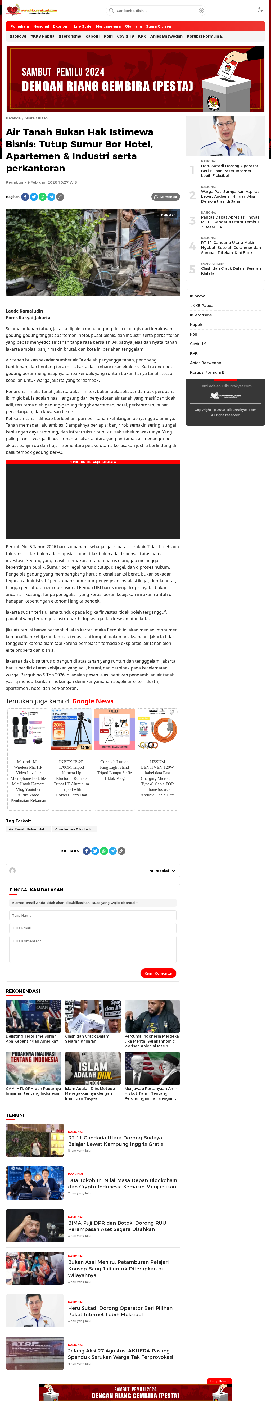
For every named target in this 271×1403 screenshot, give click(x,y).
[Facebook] (25, 197)
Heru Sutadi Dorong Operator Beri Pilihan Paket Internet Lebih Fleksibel (120, 1311)
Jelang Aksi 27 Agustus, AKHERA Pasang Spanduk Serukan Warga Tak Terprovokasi (120, 1354)
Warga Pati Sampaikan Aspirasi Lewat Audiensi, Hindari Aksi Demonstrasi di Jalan (230, 196)
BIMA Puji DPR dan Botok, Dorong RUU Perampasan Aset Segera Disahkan (117, 1226)
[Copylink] (60, 197)
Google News (93, 700)
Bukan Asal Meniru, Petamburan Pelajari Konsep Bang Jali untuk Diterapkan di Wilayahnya (118, 1268)
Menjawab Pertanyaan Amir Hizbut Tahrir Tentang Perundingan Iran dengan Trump (151, 1096)
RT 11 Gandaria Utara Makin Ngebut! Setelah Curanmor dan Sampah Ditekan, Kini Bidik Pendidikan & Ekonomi (231, 250)
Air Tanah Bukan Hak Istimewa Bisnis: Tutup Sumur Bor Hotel (30, 829)
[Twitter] (34, 197)
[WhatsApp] (43, 197)
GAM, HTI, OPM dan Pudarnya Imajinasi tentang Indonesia (33, 1091)
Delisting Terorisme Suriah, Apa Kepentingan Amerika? (32, 1038)
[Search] (201, 10)
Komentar (168, 196)
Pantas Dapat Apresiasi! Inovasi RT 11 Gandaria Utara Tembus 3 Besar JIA (230, 222)
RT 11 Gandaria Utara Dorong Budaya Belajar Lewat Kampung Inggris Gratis (115, 1141)
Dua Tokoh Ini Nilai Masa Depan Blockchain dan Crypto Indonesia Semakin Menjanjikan (122, 1183)
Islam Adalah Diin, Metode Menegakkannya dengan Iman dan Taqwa (90, 1094)
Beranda (13, 118)
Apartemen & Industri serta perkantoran (76, 829)
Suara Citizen (36, 118)
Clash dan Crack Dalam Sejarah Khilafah (87, 1038)
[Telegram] (51, 197)
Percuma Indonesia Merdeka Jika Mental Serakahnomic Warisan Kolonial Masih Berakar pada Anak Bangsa (152, 1043)
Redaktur (15, 182)
